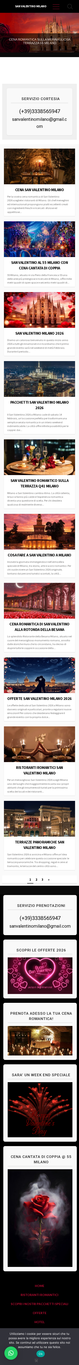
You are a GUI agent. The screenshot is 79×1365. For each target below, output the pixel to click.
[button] (11, 1353)
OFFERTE (40, 1313)
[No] (36, 1360)
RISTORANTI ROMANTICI (39, 1295)
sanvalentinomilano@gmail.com (40, 926)
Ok (41, 1354)
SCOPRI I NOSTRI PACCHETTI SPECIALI (39, 1304)
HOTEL (39, 1322)
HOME (39, 1286)
